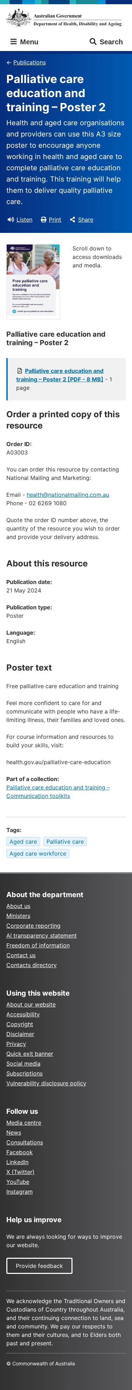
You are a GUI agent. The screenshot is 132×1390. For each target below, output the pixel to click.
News (13, 1132)
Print (55, 219)
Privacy (16, 1043)
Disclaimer (20, 1033)
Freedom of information (38, 945)
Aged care (23, 841)
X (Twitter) (20, 1171)
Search (111, 42)
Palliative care (65, 841)
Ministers (18, 915)
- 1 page (64, 379)
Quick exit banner (29, 1053)
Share (85, 219)
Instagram (19, 1191)
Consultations (24, 1142)
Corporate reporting (33, 925)
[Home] (66, 17)
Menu (28, 42)
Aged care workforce (38, 853)
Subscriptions (24, 1073)
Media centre (23, 1122)
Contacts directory (31, 965)
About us (18, 905)
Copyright (19, 1024)
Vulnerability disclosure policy (46, 1083)
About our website (31, 1004)
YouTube (17, 1181)
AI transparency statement (41, 935)
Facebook (19, 1152)
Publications (29, 62)
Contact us (21, 955)
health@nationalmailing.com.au (68, 494)
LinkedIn (17, 1162)
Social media (23, 1063)
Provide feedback (39, 1265)
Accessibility (23, 1014)
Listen (24, 219)
